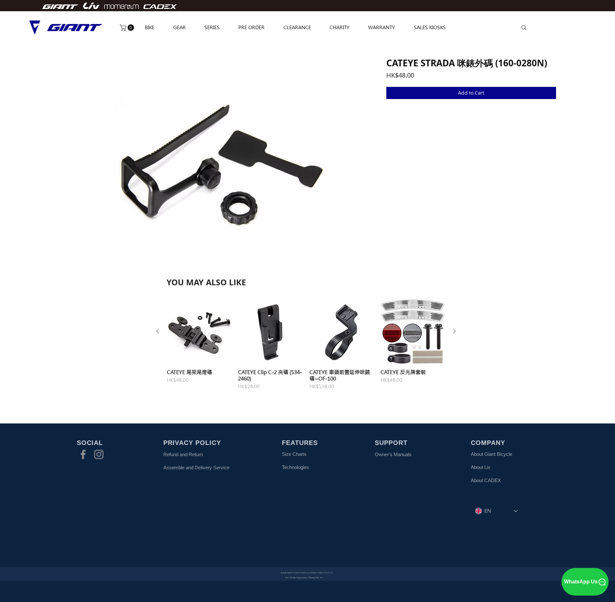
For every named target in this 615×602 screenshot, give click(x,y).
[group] (306, 348)
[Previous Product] (157, 331)
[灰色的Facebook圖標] (83, 454)
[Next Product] (454, 331)
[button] (127, 27)
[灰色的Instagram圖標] (99, 454)
